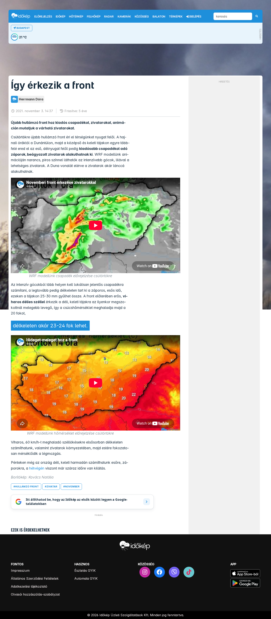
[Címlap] (22, 16)
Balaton (159, 16)
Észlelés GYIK (85, 570)
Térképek (176, 16)
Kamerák (124, 16)
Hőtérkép (76, 16)
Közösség (142, 16)
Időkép (60, 16)
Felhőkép (93, 16)
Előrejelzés (43, 16)
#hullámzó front (26, 486)
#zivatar (51, 486)
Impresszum (20, 570)
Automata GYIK (86, 578)
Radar (109, 16)
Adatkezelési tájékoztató (29, 586)
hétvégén (36, 468)
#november (71, 486)
